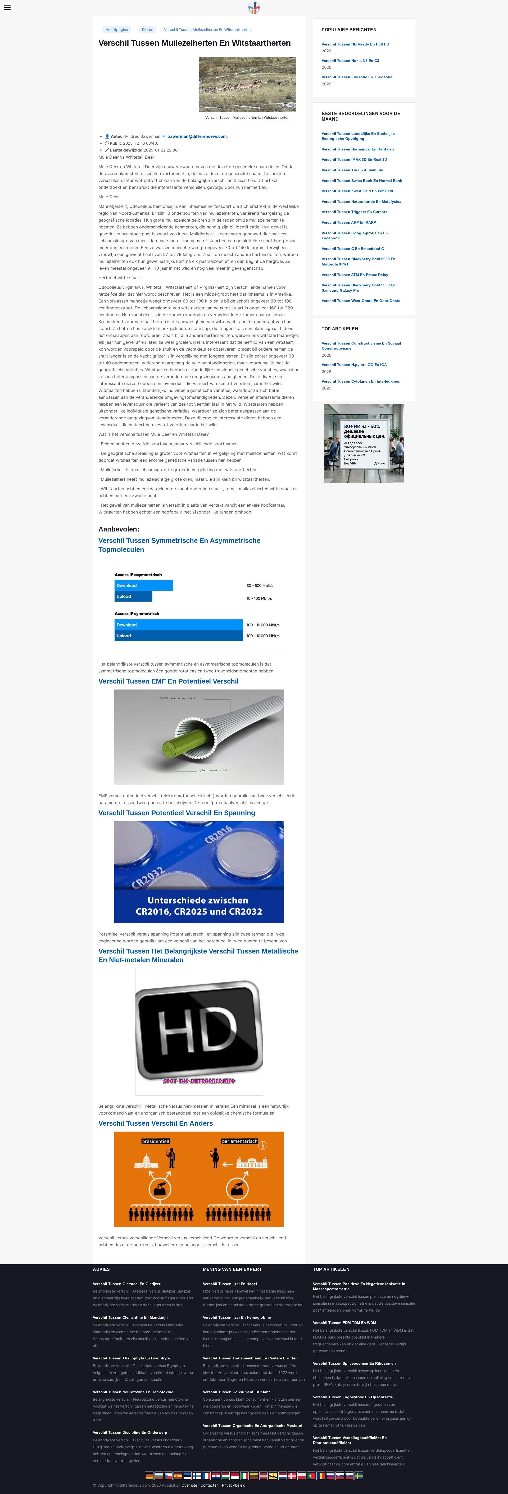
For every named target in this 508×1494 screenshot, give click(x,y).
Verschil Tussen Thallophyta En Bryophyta (131, 1358)
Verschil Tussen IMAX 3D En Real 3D (354, 159)
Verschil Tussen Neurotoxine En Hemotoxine (133, 1392)
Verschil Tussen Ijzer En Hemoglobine (237, 1317)
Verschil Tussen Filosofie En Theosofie (357, 77)
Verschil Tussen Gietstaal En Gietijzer (126, 1284)
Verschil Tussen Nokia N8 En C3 (350, 60)
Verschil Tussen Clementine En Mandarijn (130, 1317)
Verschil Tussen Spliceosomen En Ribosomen (354, 1363)
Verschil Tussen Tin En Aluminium (352, 170)
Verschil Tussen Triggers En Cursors (354, 212)
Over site (189, 1485)
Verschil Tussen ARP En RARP (349, 222)
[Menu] (7, 7)
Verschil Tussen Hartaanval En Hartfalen (358, 149)
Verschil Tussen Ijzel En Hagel (230, 1284)
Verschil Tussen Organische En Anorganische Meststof (252, 1425)
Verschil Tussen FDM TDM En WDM (344, 1323)
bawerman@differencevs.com (197, 136)
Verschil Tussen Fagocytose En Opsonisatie (353, 1397)
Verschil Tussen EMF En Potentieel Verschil (168, 681)
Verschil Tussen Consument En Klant (236, 1392)
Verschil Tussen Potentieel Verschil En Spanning (176, 813)
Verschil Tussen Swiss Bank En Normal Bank (362, 180)
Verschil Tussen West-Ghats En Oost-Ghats (361, 301)
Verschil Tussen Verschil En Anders (155, 1123)
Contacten (210, 1485)
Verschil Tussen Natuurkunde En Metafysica (361, 201)
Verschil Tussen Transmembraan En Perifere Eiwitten (250, 1358)
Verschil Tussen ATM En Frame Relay (355, 275)
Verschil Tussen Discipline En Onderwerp (130, 1432)
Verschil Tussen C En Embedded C (353, 248)
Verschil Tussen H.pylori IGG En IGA (354, 365)
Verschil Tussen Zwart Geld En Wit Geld (357, 191)
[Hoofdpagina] (254, 7)
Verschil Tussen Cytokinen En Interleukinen (361, 381)
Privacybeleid (234, 1485)
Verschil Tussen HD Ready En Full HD (355, 44)
